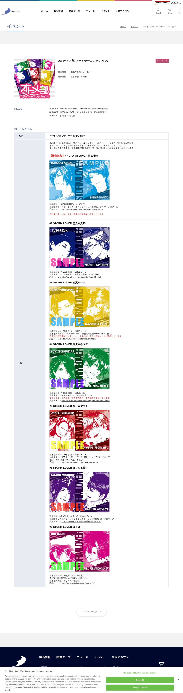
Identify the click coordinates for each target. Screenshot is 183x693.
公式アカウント (122, 657)
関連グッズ (63, 657)
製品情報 (45, 657)
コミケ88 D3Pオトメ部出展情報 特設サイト (81, 521)
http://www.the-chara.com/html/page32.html (81, 277)
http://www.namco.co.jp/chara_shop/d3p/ (79, 462)
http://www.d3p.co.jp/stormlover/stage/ (78, 339)
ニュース (82, 657)
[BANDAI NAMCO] (168, 3)
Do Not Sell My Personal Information (140, 673)
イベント (134, 27)
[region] (91, 680)
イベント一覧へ (90, 611)
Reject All (140, 680)
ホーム (123, 27)
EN (179, 13)
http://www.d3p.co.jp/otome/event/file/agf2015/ (82, 209)
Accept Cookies (140, 687)
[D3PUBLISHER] (10, 14)
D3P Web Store (161, 670)
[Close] (178, 680)
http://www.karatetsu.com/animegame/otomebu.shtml (85, 400)
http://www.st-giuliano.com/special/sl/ (78, 583)
